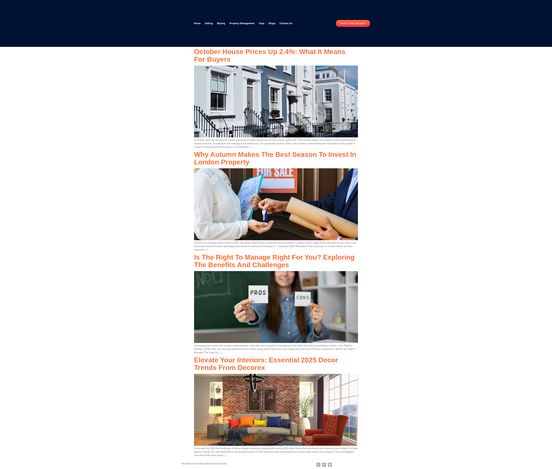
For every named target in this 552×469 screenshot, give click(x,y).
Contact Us (286, 23)
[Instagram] (324, 465)
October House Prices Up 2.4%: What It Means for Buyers (269, 55)
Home (197, 23)
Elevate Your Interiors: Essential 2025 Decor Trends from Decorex (266, 363)
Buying (221, 23)
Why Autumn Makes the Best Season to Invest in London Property (275, 158)
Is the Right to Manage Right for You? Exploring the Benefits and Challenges (274, 261)
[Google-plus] (330, 465)
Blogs (272, 23)
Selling (209, 23)
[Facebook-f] (318, 465)
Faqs (261, 23)
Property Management (242, 23)
